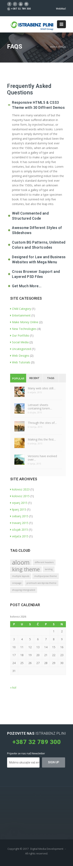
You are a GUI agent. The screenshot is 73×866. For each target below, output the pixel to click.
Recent (34, 378)
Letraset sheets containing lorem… (40, 406)
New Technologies (24, 329)
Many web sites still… (42, 388)
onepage (16, 583)
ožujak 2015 (20, 529)
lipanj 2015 (19, 509)
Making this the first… (42, 439)
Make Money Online (25, 322)
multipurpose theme (45, 576)
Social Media (20, 342)
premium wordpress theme (41, 583)
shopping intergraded (23, 589)
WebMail (61, 8)
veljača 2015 (20, 536)
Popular (18, 378)
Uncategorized (21, 349)
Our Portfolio (20, 335)
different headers (44, 562)
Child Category (21, 309)
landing (49, 569)
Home (53, 47)
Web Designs (20, 355)
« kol (13, 687)
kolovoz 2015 (21, 496)
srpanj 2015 (19, 503)
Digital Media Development (46, 849)
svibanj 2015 (20, 516)
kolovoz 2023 (21, 489)
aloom (21, 562)
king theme (26, 569)
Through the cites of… (42, 422)
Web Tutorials (21, 362)
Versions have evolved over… (42, 457)
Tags (50, 378)
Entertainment (21, 315)
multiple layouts (20, 576)
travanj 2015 (20, 523)
